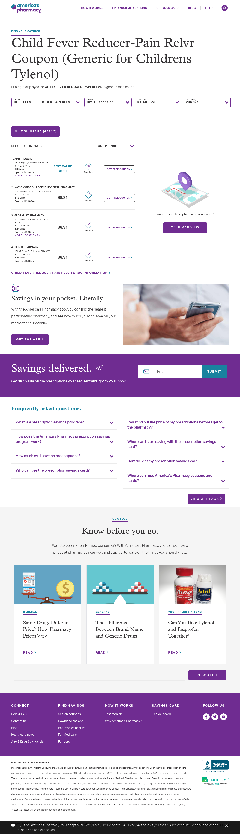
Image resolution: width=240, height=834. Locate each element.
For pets (64, 741)
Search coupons (69, 714)
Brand (18, 100)
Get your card (161, 714)
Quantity (191, 100)
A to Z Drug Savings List (27, 741)
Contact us (18, 721)
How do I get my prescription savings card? (163, 461)
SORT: (102, 145)
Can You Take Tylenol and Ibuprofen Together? (191, 629)
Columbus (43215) (38, 131)
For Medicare (67, 734)
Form (90, 100)
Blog (192, 8)
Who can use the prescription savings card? (52, 470)
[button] (46, 102)
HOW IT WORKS (92, 8)
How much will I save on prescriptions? (48, 456)
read (28, 652)
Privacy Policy (91, 825)
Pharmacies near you (72, 727)
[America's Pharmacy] (26, 8)
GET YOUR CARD (167, 8)
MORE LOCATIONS (26, 176)
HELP (209, 8)
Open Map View (185, 227)
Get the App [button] (28, 339)
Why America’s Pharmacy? (123, 721)
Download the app (71, 721)
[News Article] (47, 587)
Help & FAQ (19, 714)
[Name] (206, 716)
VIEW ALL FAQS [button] (204, 498)
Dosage (142, 100)
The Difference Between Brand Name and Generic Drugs (119, 629)
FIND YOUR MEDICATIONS (129, 8)
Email (161, 371)
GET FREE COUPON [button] (119, 169)
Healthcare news (22, 734)
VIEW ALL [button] (205, 675)
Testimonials (113, 714)
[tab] (64, 422)
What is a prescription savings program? (50, 422)
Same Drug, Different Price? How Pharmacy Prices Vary (47, 629)
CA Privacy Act (131, 825)
